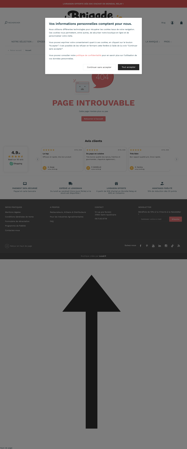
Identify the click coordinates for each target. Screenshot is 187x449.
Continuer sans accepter (99, 67)
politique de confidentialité (88, 55)
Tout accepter (128, 67)
